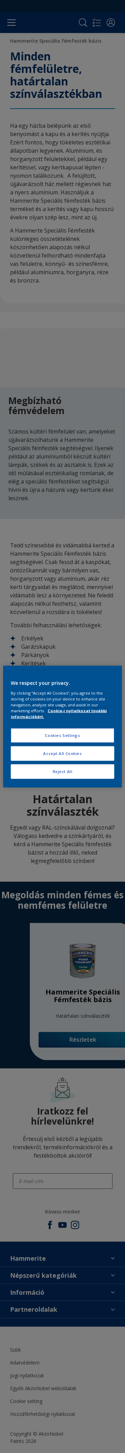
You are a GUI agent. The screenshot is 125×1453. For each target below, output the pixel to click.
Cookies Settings (62, 735)
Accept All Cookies (62, 753)
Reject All (63, 771)
